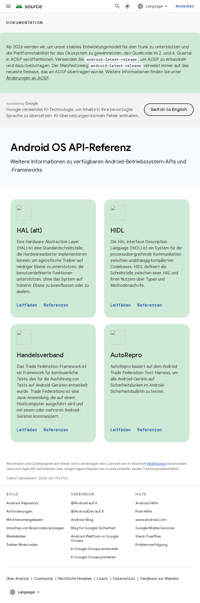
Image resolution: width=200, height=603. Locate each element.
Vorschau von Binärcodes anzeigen (35, 528)
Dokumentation (24, 22)
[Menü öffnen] (8, 6)
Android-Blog (82, 519)
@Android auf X (84, 503)
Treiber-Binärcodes (22, 544)
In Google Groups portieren (93, 557)
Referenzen (55, 305)
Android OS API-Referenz (70, 147)
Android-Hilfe (146, 503)
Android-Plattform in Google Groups (94, 538)
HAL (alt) (29, 230)
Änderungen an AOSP (27, 78)
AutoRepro (126, 355)
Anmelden (185, 6)
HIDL (117, 230)
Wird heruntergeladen (24, 519)
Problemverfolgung (151, 544)
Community (43, 579)
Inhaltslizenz (157, 463)
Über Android (17, 579)
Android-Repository (22, 503)
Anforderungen (19, 511)
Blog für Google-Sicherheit (93, 528)
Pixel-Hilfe (143, 511)
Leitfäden (27, 305)
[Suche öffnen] (117, 6)
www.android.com (150, 519)
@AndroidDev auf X (87, 511)
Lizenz (102, 579)
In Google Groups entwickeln (95, 548)
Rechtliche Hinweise (75, 579)
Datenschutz (124, 579)
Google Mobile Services (154, 528)
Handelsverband (40, 355)
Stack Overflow (148, 536)
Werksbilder (16, 536)
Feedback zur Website (159, 579)
